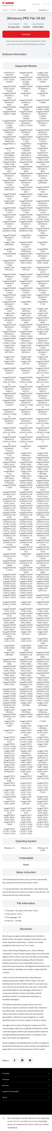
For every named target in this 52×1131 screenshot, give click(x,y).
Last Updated (13, 24)
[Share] (14, 1060)
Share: (5, 1060)
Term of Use (18, 1121)
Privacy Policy (33, 1121)
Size (26, 24)
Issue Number (38, 24)
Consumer (36, 4)
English (26, 864)
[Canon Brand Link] (8, 4)
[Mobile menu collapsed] (48, 3)
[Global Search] (44, 4)
